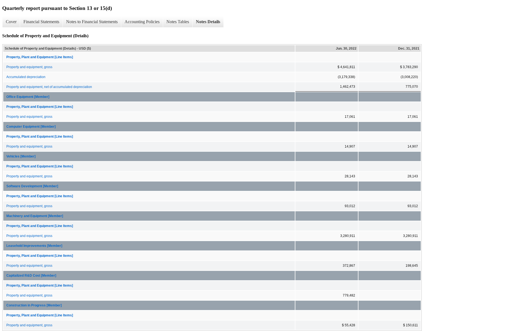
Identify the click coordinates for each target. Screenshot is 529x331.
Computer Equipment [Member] (31, 126)
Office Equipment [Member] (27, 96)
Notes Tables (177, 21)
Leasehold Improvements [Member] (34, 245)
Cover (11, 21)
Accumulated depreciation (25, 77)
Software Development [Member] (32, 186)
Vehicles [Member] (21, 156)
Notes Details (208, 21)
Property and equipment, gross (29, 67)
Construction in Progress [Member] (34, 305)
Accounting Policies (142, 21)
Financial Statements (41, 21)
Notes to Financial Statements (92, 21)
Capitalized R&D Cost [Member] (31, 275)
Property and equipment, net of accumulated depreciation (49, 87)
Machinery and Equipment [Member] (34, 216)
